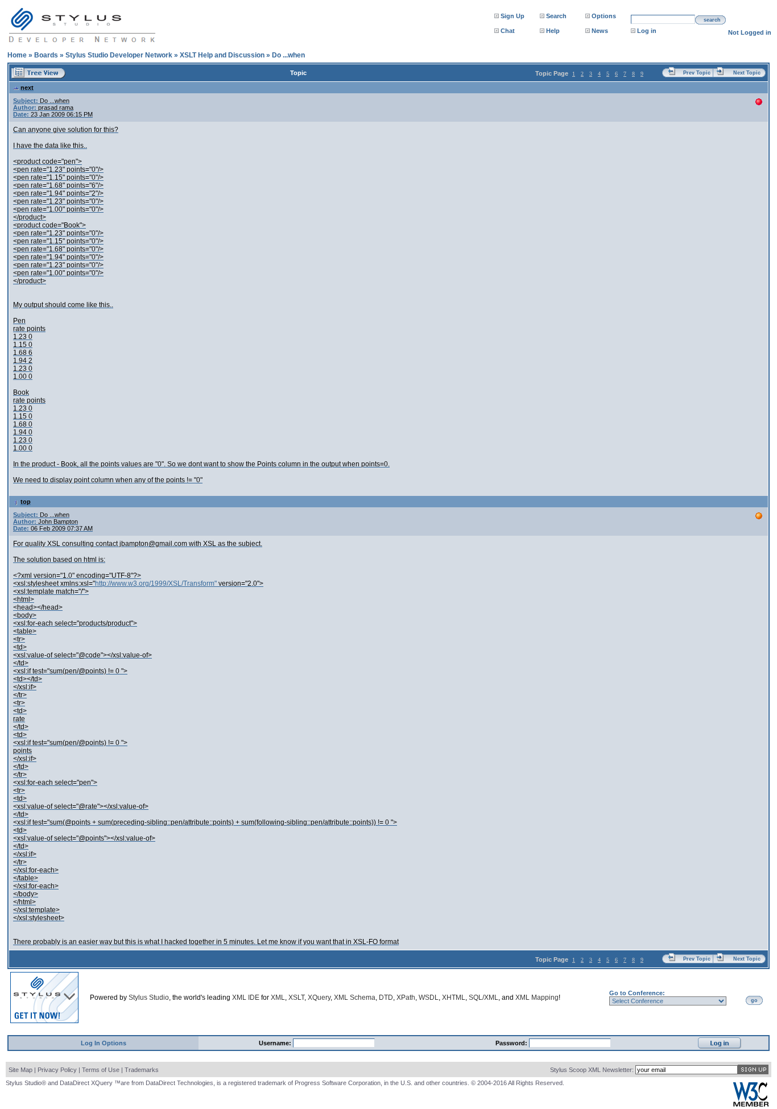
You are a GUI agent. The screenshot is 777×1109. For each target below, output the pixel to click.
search (712, 20)
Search (556, 16)
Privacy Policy (57, 1069)
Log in (646, 30)
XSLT (296, 998)
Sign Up (512, 16)
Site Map (20, 1069)
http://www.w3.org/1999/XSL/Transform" (156, 583)
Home (17, 55)
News (600, 30)
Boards (46, 55)
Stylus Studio (149, 998)
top (25, 501)
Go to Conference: (637, 993)
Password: (512, 1043)
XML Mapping (537, 998)
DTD (386, 998)
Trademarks (142, 1069)
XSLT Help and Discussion (222, 55)
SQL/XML (483, 998)
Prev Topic (696, 73)
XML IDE (245, 998)
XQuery (319, 998)
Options (604, 16)
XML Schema (354, 998)
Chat (508, 30)
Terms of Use (100, 1069)
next (27, 87)
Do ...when (288, 55)
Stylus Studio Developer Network (118, 55)
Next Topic (747, 73)
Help (553, 30)
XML (278, 998)
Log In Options (103, 1043)
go (754, 1000)
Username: (276, 1043)
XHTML (453, 998)
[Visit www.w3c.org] (750, 1104)
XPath (405, 998)
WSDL (429, 998)
